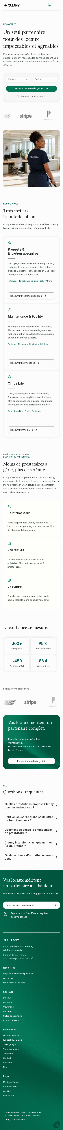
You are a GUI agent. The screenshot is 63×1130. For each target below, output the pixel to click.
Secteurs (8, 991)
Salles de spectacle (12, 1016)
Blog (5, 1067)
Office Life (8, 978)
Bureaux (7, 997)
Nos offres (9, 967)
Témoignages (9, 1044)
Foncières (8, 1011)
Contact (7, 1058)
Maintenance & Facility (14, 982)
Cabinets (7, 1002)
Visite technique (11, 1049)
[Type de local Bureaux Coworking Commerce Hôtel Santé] (18, 79)
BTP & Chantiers (11, 1020)
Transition (8, 1053)
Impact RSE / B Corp (12, 1040)
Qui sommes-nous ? (12, 1035)
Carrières (7, 1062)
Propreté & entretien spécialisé (18, 973)
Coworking (8, 1007)
